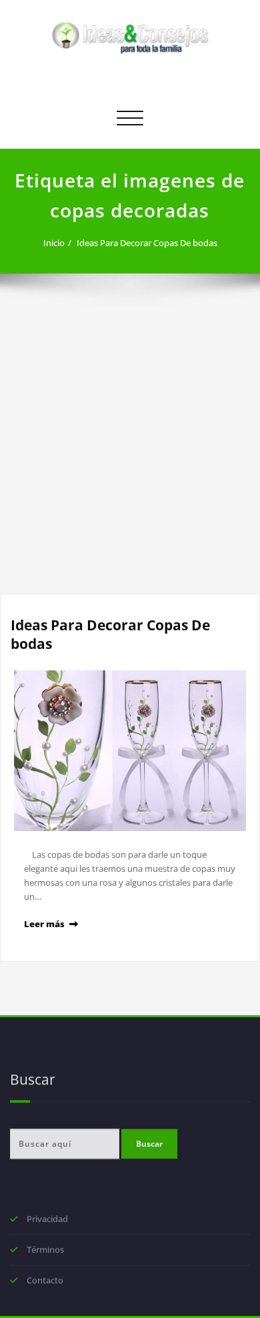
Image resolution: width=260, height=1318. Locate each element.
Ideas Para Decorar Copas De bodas (147, 243)
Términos (45, 1251)
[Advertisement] (130, 457)
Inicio (54, 243)
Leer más (44, 924)
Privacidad (47, 1220)
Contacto (45, 1281)
